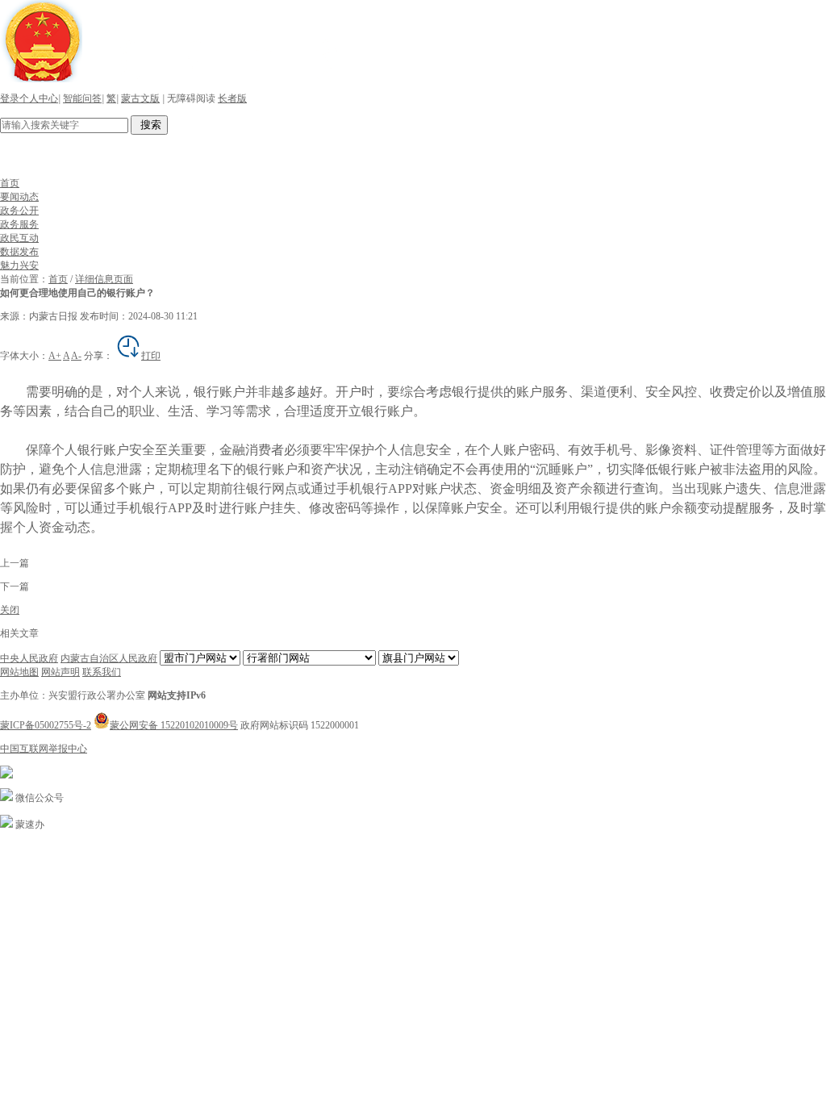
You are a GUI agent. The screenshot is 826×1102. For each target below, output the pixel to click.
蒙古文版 (140, 98)
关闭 (9, 610)
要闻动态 (19, 196)
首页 (9, 183)
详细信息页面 (104, 279)
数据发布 (19, 251)
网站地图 (19, 672)
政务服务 (19, 224)
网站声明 (60, 672)
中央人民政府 (29, 658)
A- (76, 355)
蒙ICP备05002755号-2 (45, 725)
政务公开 (19, 210)
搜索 (149, 125)
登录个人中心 (29, 98)
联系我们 (101, 672)
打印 (151, 355)
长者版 (232, 98)
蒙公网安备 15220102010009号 (174, 725)
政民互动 (19, 238)
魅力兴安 (19, 265)
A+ (54, 355)
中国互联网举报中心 (43, 748)
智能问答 (82, 98)
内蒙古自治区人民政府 (108, 658)
